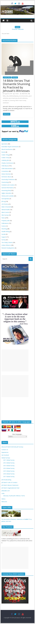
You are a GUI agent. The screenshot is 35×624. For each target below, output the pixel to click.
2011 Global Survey (8, 460)
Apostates (4, 144)
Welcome (4, 501)
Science (4, 226)
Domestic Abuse (6, 177)
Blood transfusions (7, 149)
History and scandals (8, 196)
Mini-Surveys (5, 215)
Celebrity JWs (5, 160)
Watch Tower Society (20, 100)
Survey (3, 240)
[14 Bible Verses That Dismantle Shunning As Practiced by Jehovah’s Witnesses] (17, 44)
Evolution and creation (8, 185)
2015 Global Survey (8, 471)
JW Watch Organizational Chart (10, 488)
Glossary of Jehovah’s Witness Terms (14, 496)
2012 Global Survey (8, 463)
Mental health (6, 209)
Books (3, 152)
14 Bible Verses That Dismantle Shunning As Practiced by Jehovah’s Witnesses (16, 86)
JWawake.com (6, 490)
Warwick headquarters (8, 248)
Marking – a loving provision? (18, 29)
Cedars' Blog (7, 77)
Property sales (6, 220)
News (3, 218)
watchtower (6, 103)
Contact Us (5, 449)
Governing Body (6, 190)
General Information (7, 188)
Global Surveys (6, 458)
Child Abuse (5, 166)
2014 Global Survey (8, 468)
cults (7, 96)
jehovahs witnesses (22, 98)
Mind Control (5, 212)
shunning (12, 100)
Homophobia (5, 198)
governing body (13, 98)
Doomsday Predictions (8, 179)
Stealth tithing (6, 231)
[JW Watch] (17, 6)
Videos (3, 499)
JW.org (3, 201)
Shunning (14, 77)
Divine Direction (6, 174)
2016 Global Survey (8, 474)
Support (4, 237)
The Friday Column (7, 242)
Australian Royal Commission (10, 146)
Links (3, 493)
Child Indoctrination (7, 168)
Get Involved (5, 455)
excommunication (23, 96)
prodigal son (6, 100)
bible (4, 96)
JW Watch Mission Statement (10, 485)
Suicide (4, 234)
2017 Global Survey (8, 476)
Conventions (5, 171)
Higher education (6, 193)
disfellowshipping (13, 96)
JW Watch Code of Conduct (9, 482)
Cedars (17, 93)
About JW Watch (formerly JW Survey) (12, 447)
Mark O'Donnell (6, 207)
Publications (5, 223)
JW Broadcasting (6, 480)
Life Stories (5, 204)
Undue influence (6, 245)
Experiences (5, 452)
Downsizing (5, 182)
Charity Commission (7, 163)
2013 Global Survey (8, 465)
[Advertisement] (15, 360)
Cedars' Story (5, 157)
